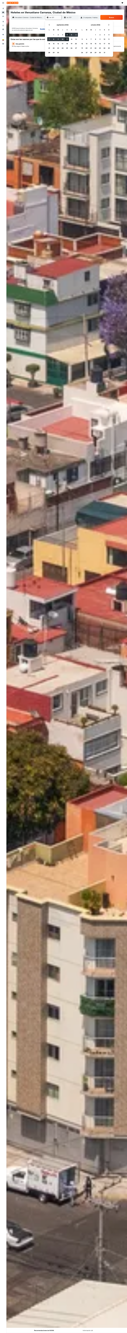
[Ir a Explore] (3, 21)
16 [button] (58, 44)
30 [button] (58, 52)
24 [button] (62, 48)
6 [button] (86, 39)
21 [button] (49, 48)
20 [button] (76, 44)
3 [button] (62, 35)
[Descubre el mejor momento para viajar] (3, 29)
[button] (3, 3)
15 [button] (53, 44)
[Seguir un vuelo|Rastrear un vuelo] (3, 25)
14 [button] (49, 44)
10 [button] (62, 39)
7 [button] (49, 39)
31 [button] (104, 52)
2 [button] (58, 35)
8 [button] (53, 39)
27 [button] (76, 48)
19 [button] (71, 44)
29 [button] (53, 52)
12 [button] (71, 39)
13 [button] (76, 39)
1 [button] (53, 35)
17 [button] (62, 44)
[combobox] (29, 17)
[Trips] (3, 34)
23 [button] (58, 48)
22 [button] (53, 48)
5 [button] (71, 35)
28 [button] (49, 52)
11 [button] (67, 39)
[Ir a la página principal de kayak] (12, 3)
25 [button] (67, 48)
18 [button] (67, 44)
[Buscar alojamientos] (3, 12)
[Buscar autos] (3, 16)
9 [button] (58, 39)
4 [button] (108, 35)
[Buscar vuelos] (3, 8)
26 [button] (71, 48)
